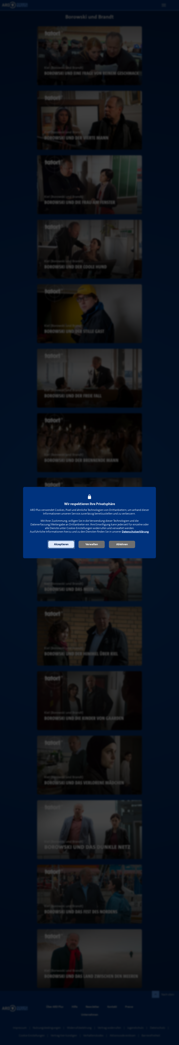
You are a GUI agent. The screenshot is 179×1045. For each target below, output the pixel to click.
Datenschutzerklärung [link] (135, 531)
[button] (61, 544)
